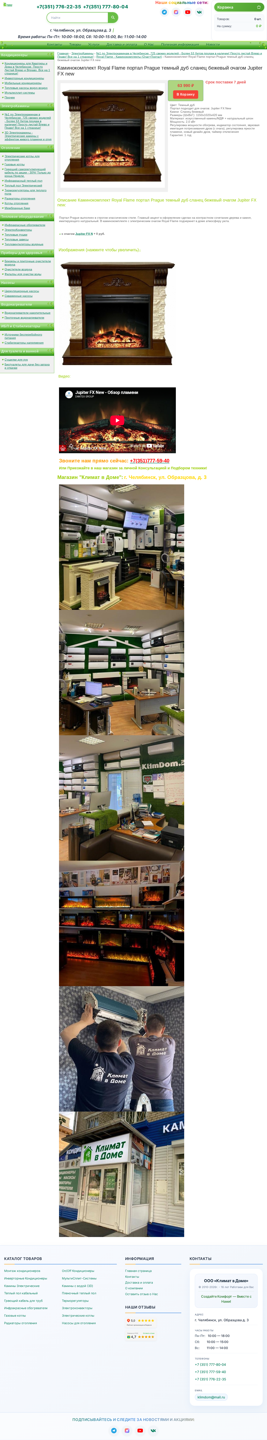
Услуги (93, 45)
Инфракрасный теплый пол (23, 180)
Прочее (10, 97)
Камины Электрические (21, 1286)
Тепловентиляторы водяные (24, 244)
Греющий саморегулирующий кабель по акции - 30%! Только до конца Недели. (28, 172)
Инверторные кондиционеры (24, 78)
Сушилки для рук (16, 359)
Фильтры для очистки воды (23, 274)
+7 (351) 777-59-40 (210, 1372)
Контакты (54, 45)
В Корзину (186, 94)
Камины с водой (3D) (77, 1286)
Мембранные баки (17, 208)
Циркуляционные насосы (22, 291)
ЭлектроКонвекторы (18, 229)
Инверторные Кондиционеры (25, 1278)
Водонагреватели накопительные (27, 312)
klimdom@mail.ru (211, 1397)
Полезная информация (180, 45)
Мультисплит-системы (20, 92)
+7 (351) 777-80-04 (210, 1364)
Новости (213, 45)
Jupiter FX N (84, 233)
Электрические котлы (78, 1315)
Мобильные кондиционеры (23, 83)
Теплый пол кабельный (21, 1293)
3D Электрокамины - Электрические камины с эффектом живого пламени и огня (28, 136)
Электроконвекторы (77, 1308)
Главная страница (138, 1271)
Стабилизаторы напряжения (24, 342)
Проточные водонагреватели (24, 317)
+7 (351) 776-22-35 (210, 1379)
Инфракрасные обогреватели (25, 225)
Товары (75, 45)
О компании (134, 1288)
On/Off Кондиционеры (78, 1271)
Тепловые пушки (16, 234)
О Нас (149, 45)
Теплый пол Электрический (23, 185)
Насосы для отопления (79, 1323)
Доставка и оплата (122, 45)
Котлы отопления (16, 203)
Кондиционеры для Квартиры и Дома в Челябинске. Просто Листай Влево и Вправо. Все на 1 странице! (27, 68)
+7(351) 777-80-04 (105, 6)
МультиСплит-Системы (79, 1278)
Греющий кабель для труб (23, 1300)
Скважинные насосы (19, 295)
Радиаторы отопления (20, 198)
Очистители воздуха (18, 269)
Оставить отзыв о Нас (141, 1294)
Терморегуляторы (75, 1300)
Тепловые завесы (17, 239)
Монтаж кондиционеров (22, 1271)
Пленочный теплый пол (79, 1293)
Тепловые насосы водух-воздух (26, 87)
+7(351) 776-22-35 (59, 6)
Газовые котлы (15, 164)
